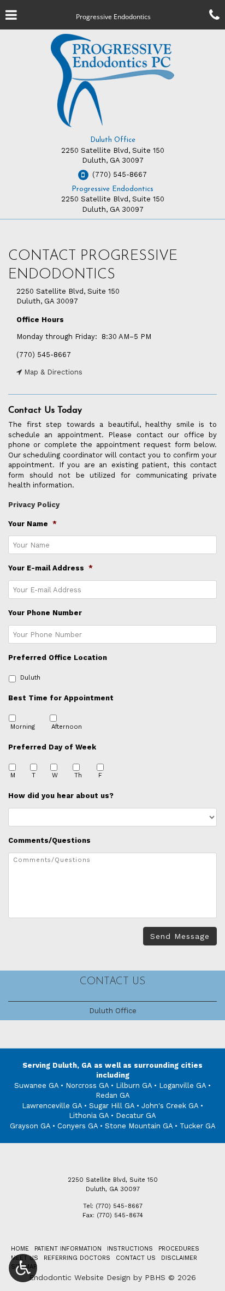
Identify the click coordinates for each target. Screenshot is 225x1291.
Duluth (30, 677)
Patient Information (68, 1248)
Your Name (32, 524)
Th (78, 775)
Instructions (130, 1248)
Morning (22, 726)
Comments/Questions (49, 840)
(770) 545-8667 (43, 354)
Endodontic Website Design (80, 1277)
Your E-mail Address (50, 568)
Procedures (178, 1248)
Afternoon (66, 726)
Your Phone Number (45, 613)
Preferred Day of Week (52, 747)
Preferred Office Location (57, 657)
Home (20, 1248)
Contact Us (112, 982)
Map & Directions (52, 372)
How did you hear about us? (61, 796)
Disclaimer (179, 1258)
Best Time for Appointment (61, 698)
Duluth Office (112, 140)
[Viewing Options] (23, 1268)
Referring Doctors (77, 1258)
